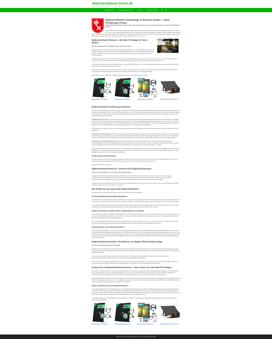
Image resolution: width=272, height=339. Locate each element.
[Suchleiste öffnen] (166, 10)
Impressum (134, 336)
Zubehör (139, 10)
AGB (155, 336)
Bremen (110, 164)
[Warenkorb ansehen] (162, 10)
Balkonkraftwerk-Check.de (112, 3)
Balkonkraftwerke (109, 10)
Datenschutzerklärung (143, 336)
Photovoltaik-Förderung (152, 10)
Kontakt (151, 336)
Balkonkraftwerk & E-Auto (126, 10)
